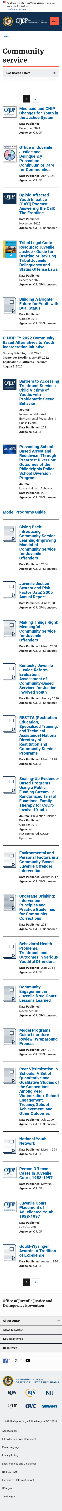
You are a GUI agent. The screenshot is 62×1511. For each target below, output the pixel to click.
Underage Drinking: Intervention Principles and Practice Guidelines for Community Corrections (37, 907)
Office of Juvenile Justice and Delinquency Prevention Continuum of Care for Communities (36, 158)
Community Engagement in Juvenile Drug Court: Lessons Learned (38, 994)
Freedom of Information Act (18, 1480)
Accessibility (9, 1430)
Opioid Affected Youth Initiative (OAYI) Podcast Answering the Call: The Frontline (37, 204)
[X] (17, 1361)
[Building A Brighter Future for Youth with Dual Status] (9, 313)
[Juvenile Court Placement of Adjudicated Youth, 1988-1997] (10, 1207)
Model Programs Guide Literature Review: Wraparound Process (38, 1037)
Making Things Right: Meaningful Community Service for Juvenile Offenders (38, 631)
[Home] (31, 21)
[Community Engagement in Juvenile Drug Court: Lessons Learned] (9, 1001)
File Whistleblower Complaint (19, 1439)
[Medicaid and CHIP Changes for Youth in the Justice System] (10, 112)
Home (6, 36)
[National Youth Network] (9, 1152)
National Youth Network (32, 1141)
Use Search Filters (18, 73)
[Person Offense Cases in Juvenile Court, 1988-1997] (10, 1173)
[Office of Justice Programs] (8, 21)
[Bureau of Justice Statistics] (31, 1397)
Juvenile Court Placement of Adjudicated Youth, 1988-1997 (36, 1210)
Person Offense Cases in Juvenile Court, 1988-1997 (36, 1173)
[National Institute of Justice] (49, 1395)
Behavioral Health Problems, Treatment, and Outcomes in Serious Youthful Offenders (38, 952)
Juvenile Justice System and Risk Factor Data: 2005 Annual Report (36, 590)
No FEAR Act (9, 1471)
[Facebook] (6, 1361)
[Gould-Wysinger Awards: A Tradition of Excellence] (9, 1260)
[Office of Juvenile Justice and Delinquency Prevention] (12, 1409)
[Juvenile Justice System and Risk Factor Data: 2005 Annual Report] (9, 597)
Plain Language (10, 1447)
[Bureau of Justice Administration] (12, 1395)
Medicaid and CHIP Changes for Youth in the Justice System (38, 113)
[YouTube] (29, 1361)
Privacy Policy (10, 1455)
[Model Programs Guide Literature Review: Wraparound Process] (9, 1044)
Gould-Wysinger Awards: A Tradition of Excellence (37, 1251)
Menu (54, 21)
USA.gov (7, 1488)
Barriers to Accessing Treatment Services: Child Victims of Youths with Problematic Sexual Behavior (39, 392)
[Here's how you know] (31, 6)
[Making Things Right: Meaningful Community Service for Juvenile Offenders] (9, 636)
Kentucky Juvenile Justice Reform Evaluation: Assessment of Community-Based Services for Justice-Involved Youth (38, 679)
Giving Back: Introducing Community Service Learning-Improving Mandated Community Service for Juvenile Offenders (37, 542)
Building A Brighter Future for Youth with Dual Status (38, 304)
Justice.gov (8, 1496)
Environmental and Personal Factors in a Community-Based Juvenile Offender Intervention (38, 862)
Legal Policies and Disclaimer (19, 1463)
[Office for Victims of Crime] (31, 1408)
